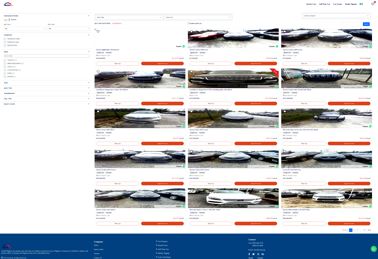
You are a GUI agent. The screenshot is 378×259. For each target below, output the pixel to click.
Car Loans (337, 4)
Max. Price (51, 24)
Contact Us (98, 258)
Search (366, 24)
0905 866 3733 (257, 243)
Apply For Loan (162, 63)
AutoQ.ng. (10, 258)
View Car (117, 63)
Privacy (260, 258)
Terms (250, 258)
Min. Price (7, 24)
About (96, 245)
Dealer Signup (351, 4)
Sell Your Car (324, 4)
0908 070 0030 (257, 246)
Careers (96, 253)
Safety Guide (98, 249)
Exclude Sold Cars (195, 23)
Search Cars (311, 4)
